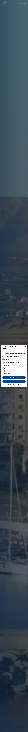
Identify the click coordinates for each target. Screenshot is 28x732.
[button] (14, 385)
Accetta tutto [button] (14, 377)
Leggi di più (9, 359)
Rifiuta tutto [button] (14, 381)
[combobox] (23, 346)
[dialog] (14, 366)
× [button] (25, 346)
